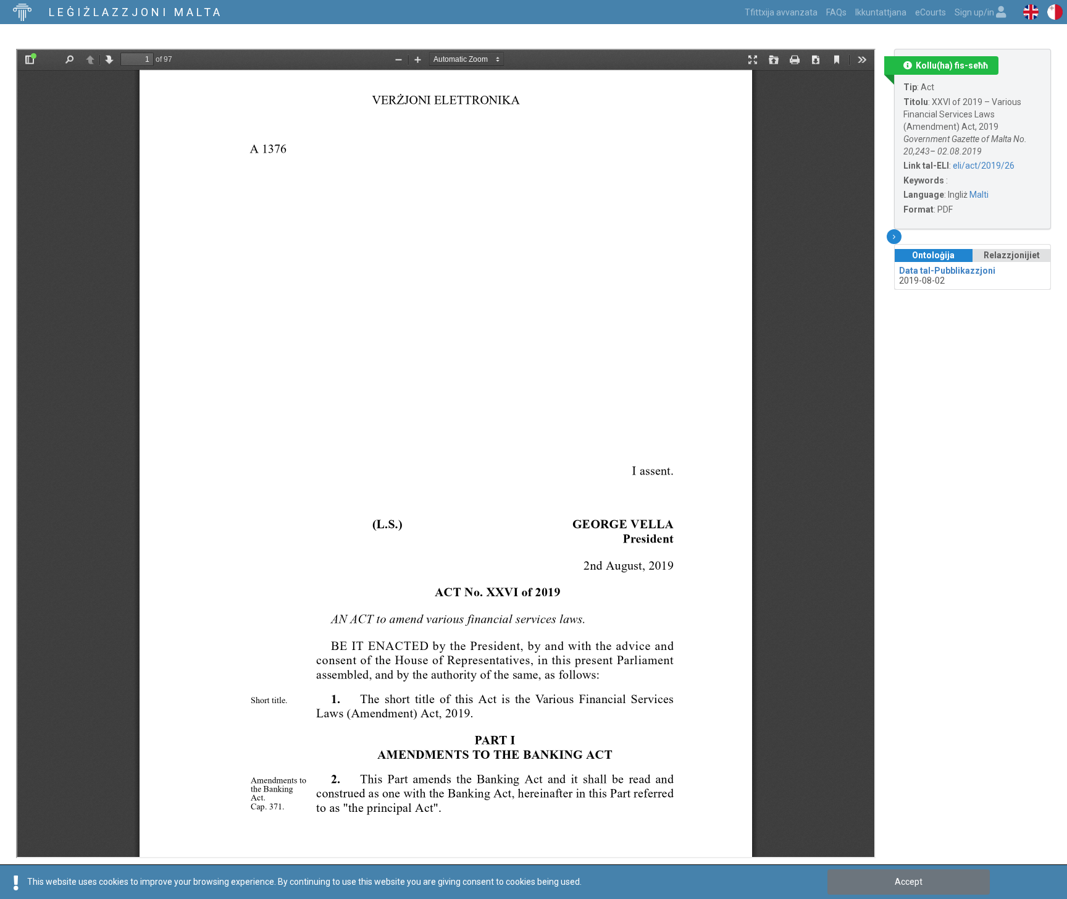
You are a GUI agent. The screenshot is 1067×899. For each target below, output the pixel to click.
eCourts (930, 12)
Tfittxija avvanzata (781, 12)
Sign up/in (975, 12)
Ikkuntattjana (880, 12)
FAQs (836, 12)
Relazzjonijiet (1012, 255)
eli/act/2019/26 (984, 166)
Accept (909, 882)
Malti (979, 195)
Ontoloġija (933, 255)
